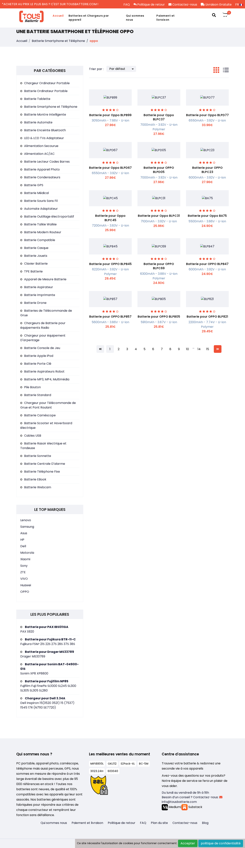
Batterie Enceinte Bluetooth (45, 130)
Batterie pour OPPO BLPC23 (207, 170)
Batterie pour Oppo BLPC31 (159, 216)
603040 (113, 771)
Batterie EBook (35, 479)
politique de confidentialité (221, 843)
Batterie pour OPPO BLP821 (207, 316)
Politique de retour (150, 4)
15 (207, 349)
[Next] (217, 349)
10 (187, 349)
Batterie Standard (37, 395)
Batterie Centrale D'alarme (44, 464)
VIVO (24, 578)
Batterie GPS (33, 185)
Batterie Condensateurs (42, 177)
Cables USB (32, 435)
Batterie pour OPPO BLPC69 (159, 266)
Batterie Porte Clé (37, 363)
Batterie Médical (36, 193)
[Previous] (100, 349)
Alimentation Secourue (41, 146)
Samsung (27, 526)
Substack (195, 807)
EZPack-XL (128, 764)
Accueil (58, 16)
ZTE (23, 572)
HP (22, 539)
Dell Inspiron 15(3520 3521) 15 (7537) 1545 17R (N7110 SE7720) (47, 703)
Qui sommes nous (135, 18)
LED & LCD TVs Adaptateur (44, 138)
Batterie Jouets (35, 256)
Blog (205, 823)
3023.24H (96, 771)
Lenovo (25, 520)
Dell (23, 546)
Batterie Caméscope (40, 415)
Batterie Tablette (37, 99)
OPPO (24, 592)
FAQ (126, 4)
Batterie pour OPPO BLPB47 (207, 264)
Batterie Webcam (37, 487)
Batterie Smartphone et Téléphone (58, 41)
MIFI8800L (97, 764)
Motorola (27, 552)
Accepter (187, 843)
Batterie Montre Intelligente (45, 114)
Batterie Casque (36, 248)
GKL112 (112, 764)
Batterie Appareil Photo (42, 169)
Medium (174, 807)
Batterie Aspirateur (38, 287)
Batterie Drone (35, 303)
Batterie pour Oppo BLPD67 (110, 168)
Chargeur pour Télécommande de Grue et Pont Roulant (48, 405)
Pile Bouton (32, 387)
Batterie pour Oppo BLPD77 (207, 115)
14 (199, 349)
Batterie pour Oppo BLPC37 (159, 117)
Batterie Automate (38, 122)
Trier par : (96, 69)
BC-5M (143, 764)
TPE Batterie (33, 271)
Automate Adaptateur (41, 208)
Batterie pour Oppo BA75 (207, 216)
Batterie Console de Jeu (42, 348)
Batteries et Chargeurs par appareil (89, 18)
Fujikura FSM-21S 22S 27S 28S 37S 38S (48, 641)
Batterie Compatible (39, 240)
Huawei (25, 585)
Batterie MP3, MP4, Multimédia (46, 379)
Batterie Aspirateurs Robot (44, 371)
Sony (24, 565)
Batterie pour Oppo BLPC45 (110, 218)
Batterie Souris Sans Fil (41, 201)
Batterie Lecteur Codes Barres (47, 161)
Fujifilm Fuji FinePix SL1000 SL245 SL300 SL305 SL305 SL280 (48, 686)
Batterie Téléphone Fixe (42, 471)
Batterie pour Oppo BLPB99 (110, 115)
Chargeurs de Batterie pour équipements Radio (42, 325)
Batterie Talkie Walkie (40, 224)
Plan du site (159, 823)
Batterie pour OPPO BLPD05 (159, 170)
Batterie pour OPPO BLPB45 (110, 264)
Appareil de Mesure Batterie (45, 279)
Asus (23, 533)
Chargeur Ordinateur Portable (47, 83)
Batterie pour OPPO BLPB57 (110, 316)
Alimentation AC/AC (39, 154)
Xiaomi (25, 559)
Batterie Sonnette (37, 456)
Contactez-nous (184, 4)
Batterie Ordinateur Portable (46, 91)
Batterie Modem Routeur (42, 232)
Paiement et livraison (165, 18)
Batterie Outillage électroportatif (49, 216)
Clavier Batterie (36, 263)
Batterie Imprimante (39, 295)
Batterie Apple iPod (38, 356)
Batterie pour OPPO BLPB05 (159, 316)
